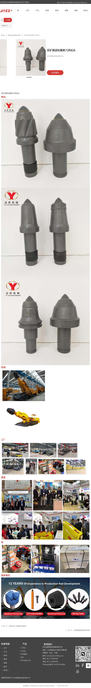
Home (3, 35)
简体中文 (4, 25)
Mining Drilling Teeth (14, 35)
